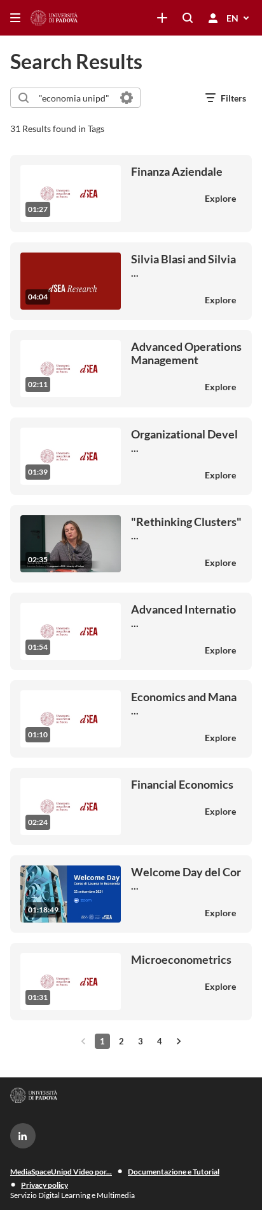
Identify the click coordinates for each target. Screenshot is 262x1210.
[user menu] (213, 18)
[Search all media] (187, 18)
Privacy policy (44, 1185)
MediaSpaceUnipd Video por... (61, 1171)
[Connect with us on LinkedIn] (23, 1135)
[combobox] (74, 97)
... (183, 266)
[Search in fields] (126, 98)
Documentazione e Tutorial (173, 1171)
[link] (162, 18)
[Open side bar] (15, 18)
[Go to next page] (178, 1041)
